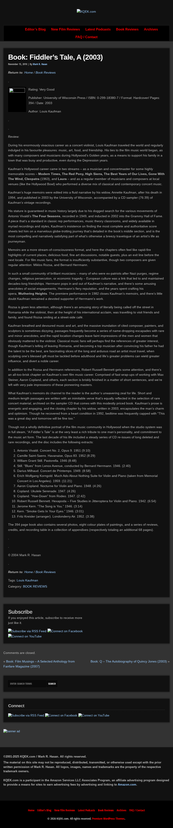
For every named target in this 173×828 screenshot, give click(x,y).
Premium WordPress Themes (108, 818)
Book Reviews (127, 29)
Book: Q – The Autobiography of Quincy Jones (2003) (129, 661)
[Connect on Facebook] (65, 631)
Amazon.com (127, 784)
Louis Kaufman (27, 580)
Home (17, 29)
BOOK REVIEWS (35, 586)
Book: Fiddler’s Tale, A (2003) (55, 57)
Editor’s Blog (35, 29)
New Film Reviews (65, 29)
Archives (151, 29)
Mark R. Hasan (40, 64)
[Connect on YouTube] (25, 636)
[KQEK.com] (86, 11)
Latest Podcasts (98, 29)
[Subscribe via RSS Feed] (27, 631)
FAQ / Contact (86, 37)
